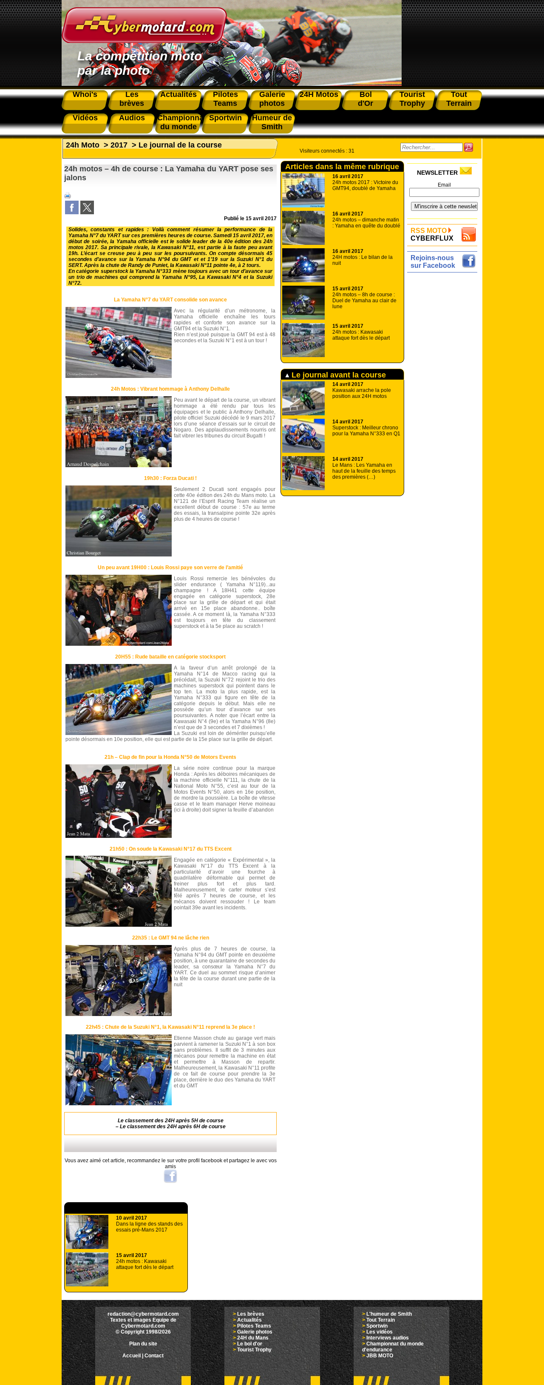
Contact (154, 1356)
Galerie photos (254, 1332)
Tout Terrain (380, 1320)
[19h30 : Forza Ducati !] (118, 555)
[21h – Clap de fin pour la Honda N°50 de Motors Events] (118, 836)
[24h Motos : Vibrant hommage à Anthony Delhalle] (118, 465)
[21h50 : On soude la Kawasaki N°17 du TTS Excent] (118, 925)
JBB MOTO (379, 1356)
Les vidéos (379, 1332)
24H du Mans (253, 1338)
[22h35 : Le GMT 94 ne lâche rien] (118, 1014)
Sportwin (377, 1326)
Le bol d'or (249, 1344)
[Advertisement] (444, 402)
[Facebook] (72, 213)
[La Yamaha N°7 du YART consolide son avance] (118, 376)
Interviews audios (387, 1338)
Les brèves (250, 1314)
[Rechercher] (468, 147)
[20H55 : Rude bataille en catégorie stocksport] (118, 733)
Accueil (131, 1356)
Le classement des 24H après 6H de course (173, 1127)
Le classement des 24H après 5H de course (171, 1121)
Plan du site (143, 1344)
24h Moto (82, 145)
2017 (119, 145)
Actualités (249, 1320)
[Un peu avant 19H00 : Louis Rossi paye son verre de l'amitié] (118, 644)
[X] (87, 213)
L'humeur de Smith (389, 1314)
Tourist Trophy (254, 1350)
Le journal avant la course (337, 375)
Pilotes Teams (254, 1326)
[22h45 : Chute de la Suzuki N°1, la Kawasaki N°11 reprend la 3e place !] (118, 1104)
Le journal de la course (180, 145)
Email (444, 185)
